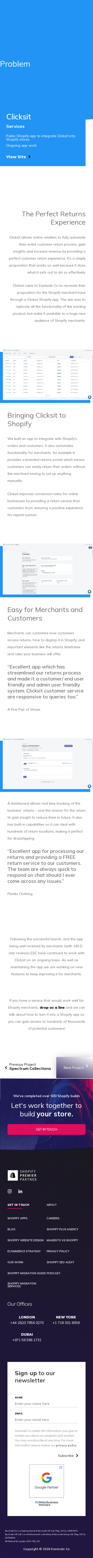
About (52, 1205)
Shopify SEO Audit (60, 1262)
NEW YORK (66, 1317)
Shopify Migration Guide (26, 1273)
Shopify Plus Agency (62, 1229)
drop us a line (52, 1007)
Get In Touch (46, 1129)
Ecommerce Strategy (24, 1251)
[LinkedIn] (22, 1191)
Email (19, 1413)
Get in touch (18, 1205)
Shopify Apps (17, 1218)
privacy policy (66, 1445)
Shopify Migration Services (21, 1285)
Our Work (15, 1262)
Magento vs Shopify (62, 1240)
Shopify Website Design (25, 1240)
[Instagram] (11, 1191)
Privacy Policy (58, 1251)
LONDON (27, 1317)
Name (19, 1397)
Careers (53, 1218)
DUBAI (27, 1334)
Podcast (54, 1273)
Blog (11, 1229)
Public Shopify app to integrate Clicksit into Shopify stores (40, 137)
